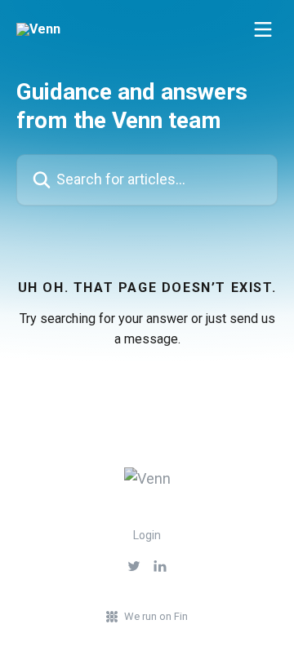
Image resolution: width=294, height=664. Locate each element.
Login (147, 535)
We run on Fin (156, 616)
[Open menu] (263, 29)
